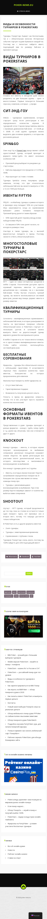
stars (16, 596)
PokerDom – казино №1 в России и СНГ (24, 668)
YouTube (37, 556)
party (14, 592)
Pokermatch (9, 596)
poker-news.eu (23, 5)
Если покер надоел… (16, 806)
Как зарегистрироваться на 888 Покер (23, 685)
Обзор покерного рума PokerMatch (22, 720)
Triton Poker (24, 596)
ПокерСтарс (21, 150)
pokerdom (30, 592)
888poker (8, 592)
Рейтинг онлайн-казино (17, 854)
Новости (11, 850)
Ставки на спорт (14, 858)
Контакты (12, 703)
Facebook (25, 556)
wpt (31, 596)
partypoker (21, 592)
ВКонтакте (13, 556)
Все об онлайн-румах (16, 846)
